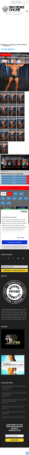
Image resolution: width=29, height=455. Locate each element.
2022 (21, 194)
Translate (24, 3)
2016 (3, 203)
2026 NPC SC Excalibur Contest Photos (13, 406)
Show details (20, 237)
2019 (14, 198)
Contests (5, 44)
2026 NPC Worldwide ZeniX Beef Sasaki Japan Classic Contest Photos (14, 400)
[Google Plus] (18, 258)
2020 (8, 198)
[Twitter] (8, 258)
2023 (15, 194)
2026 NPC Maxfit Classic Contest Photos (13, 412)
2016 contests (12, 44)
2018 (20, 198)
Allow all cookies (14, 242)
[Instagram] (13, 258)
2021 (3, 198)
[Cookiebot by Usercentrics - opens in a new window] (20, 212)
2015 (8, 203)
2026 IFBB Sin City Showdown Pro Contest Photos (13, 418)
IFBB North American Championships (12, 174)
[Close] (26, 420)
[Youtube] (23, 258)
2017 (26, 198)
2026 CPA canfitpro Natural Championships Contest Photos (14, 393)
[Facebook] (3, 258)
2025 (9, 194)
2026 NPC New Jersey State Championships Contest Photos (14, 387)
